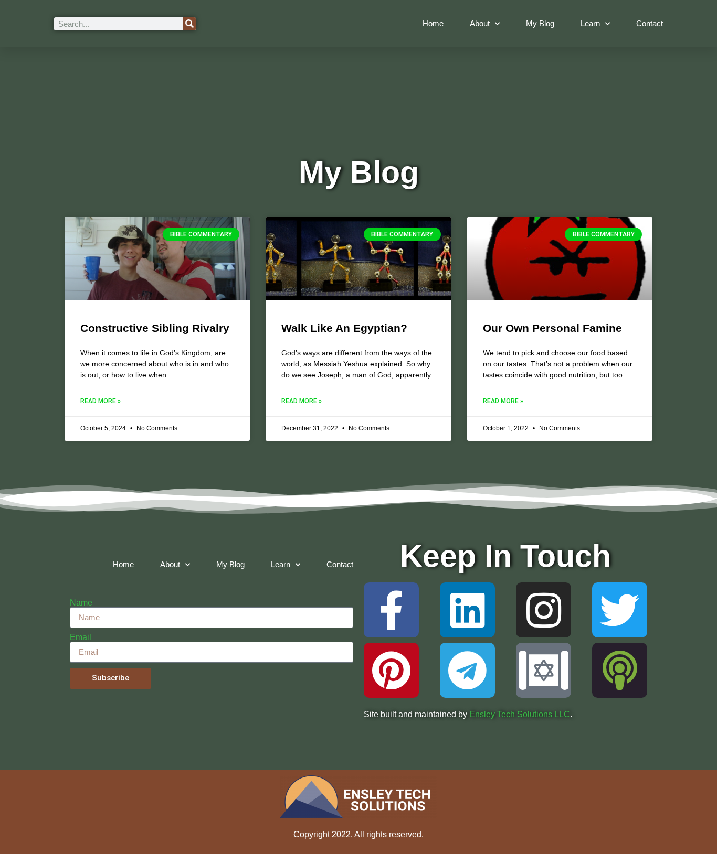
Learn (590, 23)
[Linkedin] (467, 609)
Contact (649, 23)
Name (81, 603)
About (480, 23)
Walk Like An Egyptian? (344, 328)
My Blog (540, 23)
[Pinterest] (391, 670)
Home (433, 23)
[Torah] (543, 670)
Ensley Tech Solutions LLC (519, 714)
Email (80, 637)
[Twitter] (619, 609)
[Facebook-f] (391, 609)
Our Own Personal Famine (552, 328)
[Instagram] (543, 609)
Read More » (100, 401)
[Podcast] (619, 670)
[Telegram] (467, 670)
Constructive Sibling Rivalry (154, 328)
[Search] (189, 23)
